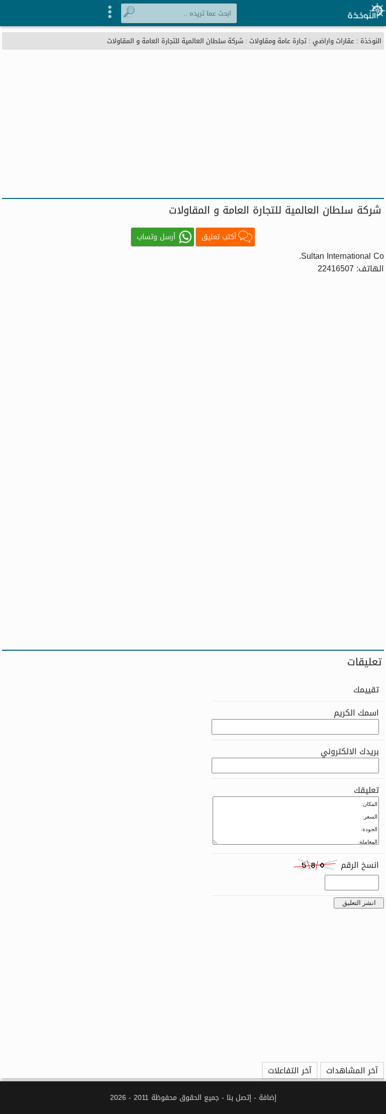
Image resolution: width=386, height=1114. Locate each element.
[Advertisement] (193, 122)
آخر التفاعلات (290, 1070)
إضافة (267, 1097)
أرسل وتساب (156, 237)
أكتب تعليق (219, 237)
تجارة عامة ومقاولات (278, 41)
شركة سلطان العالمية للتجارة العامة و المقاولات (175, 41)
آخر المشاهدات (352, 1070)
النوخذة (370, 41)
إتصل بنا (239, 1097)
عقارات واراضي (333, 41)
